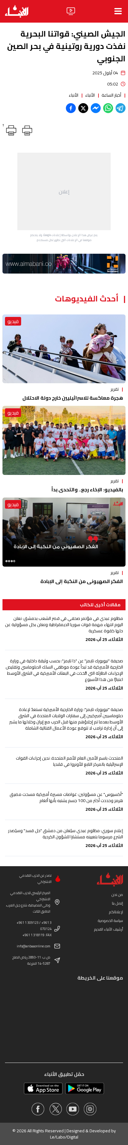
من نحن (117, 894)
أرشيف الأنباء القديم (108, 929)
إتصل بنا (117, 903)
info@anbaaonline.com (33, 946)
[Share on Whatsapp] (108, 108)
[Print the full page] (26, 129)
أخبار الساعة (111, 95)
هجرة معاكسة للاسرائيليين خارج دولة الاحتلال (72, 397)
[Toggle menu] (118, 11)
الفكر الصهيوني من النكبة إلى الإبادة (81, 581)
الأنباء (90, 95)
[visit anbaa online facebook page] (37, 1109)
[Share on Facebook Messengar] (96, 108)
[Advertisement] (64, 191)
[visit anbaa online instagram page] (90, 1109)
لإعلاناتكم (116, 911)
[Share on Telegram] (121, 108)
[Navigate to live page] (70, 11)
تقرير (115, 389)
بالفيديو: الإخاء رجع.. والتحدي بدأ (87, 489)
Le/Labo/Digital (64, 1137)
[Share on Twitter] (83, 108)
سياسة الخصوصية (110, 920)
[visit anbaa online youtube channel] (72, 1109)
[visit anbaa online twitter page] (55, 1109)
